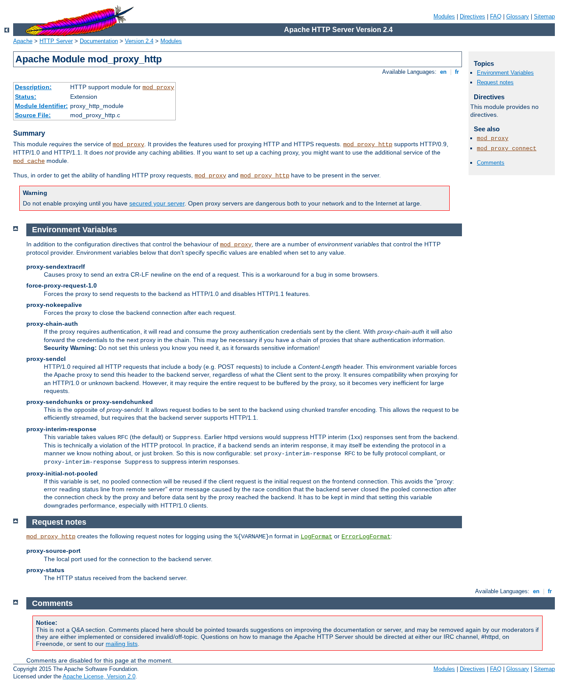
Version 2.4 (139, 41)
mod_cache (29, 161)
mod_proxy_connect (506, 148)
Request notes (495, 82)
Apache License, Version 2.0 (99, 676)
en (443, 71)
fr (457, 71)
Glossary (517, 16)
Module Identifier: (41, 105)
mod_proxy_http (367, 144)
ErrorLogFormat (366, 536)
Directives (472, 16)
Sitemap (544, 16)
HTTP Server (56, 41)
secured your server (157, 203)
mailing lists (122, 643)
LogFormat (316, 536)
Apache (22, 41)
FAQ (495, 16)
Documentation (99, 41)
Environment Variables (505, 72)
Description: (33, 86)
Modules (444, 16)
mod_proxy (158, 87)
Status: (25, 96)
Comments (490, 162)
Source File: (33, 115)
